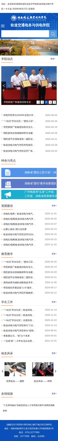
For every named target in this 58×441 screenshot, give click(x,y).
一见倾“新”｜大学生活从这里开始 (20, 341)
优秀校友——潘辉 (15, 381)
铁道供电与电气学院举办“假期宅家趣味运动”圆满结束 (30, 330)
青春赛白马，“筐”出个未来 (16, 335)
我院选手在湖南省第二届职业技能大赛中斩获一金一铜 (30, 139)
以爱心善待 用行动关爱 (15, 229)
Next (55, 371)
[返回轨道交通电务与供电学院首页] (29, 18)
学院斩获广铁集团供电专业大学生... (18, 103)
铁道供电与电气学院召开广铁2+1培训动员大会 (26, 151)
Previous (2, 371)
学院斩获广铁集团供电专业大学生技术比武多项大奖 (29, 127)
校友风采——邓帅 (43, 381)
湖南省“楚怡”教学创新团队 (40, 183)
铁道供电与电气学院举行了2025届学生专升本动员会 (29, 325)
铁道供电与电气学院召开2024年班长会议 (24, 234)
